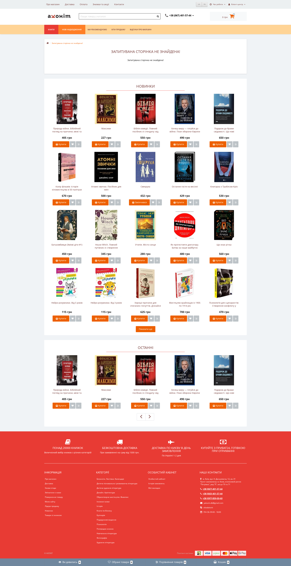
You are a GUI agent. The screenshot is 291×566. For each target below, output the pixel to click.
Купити (62, 144)
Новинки (49, 510)
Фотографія (102, 538)
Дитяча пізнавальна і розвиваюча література (117, 483)
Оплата (83, 4)
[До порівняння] (78, 144)
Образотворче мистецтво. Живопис (113, 497)
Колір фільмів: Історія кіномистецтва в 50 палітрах (67, 188)
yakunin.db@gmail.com (213, 503)
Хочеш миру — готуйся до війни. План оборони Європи (185, 130)
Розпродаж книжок (105, 529)
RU (205, 4)
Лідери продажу (52, 506)
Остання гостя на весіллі (185, 186)
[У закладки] (72, 144)
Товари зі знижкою (53, 515)
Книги (51, 29)
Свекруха (145, 186)
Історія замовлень (156, 483)
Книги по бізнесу (104, 510)
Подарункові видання (106, 520)
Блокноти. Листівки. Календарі (110, 479)
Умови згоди (50, 488)
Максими (106, 128)
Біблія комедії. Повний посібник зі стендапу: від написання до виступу (145, 130)
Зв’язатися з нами (53, 492)
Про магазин (53, 4)
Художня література (105, 542)
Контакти (119, 4)
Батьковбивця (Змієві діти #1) (67, 244)
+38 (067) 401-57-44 (212, 488)
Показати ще (145, 329)
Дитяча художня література (109, 488)
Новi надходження (72, 29)
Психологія (102, 524)
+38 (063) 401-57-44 (212, 493)
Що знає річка (224, 244)
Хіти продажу (118, 29)
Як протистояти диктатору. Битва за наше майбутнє (185, 246)
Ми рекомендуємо (97, 29)
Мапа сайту (50, 501)
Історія (100, 506)
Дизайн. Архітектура (106, 492)
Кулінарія (101, 515)
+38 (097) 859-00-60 (212, 498)
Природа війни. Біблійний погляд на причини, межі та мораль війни (67, 130)
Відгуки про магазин (140, 29)
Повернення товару (54, 497)
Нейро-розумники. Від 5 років (66, 302)
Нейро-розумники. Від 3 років (106, 302)
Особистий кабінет (156, 479)
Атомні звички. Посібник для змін (106, 188)
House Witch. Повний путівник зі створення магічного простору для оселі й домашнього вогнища (106, 246)
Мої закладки (154, 488)
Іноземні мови (103, 501)
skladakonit (208, 507)
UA (199, 4)
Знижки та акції (101, 4)
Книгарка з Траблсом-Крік (224, 186)
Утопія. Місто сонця (145, 244)
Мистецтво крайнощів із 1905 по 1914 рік (184, 304)
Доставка (69, 4)
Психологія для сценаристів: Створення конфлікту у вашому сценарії (224, 304)
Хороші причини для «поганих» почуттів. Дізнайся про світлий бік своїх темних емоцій (145, 304)
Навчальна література (107, 533)
